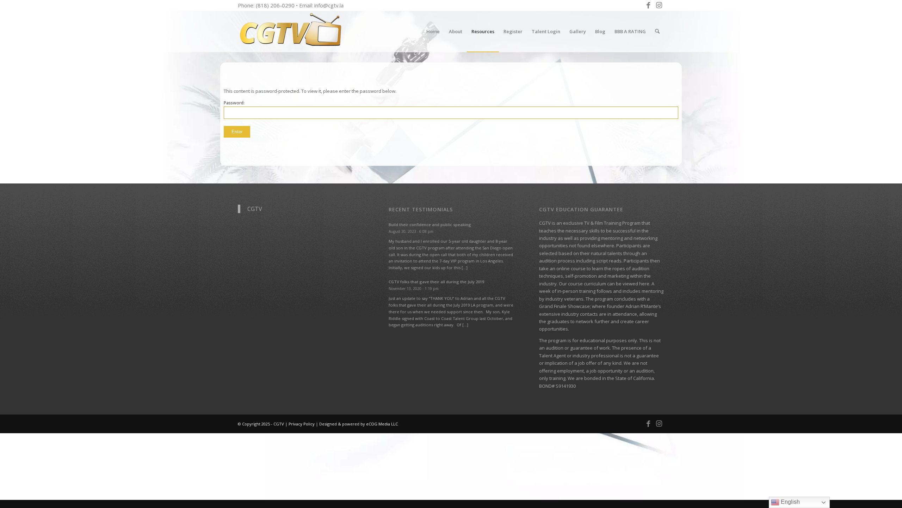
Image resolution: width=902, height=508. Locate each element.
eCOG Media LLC (382, 424)
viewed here (636, 283)
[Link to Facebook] (648, 5)
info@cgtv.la (329, 5)
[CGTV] (291, 31)
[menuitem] (433, 31)
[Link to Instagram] (659, 5)
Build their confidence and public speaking (430, 224)
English (789, 502)
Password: (234, 103)
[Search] (657, 31)
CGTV (254, 209)
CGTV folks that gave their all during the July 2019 (436, 281)
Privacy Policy (302, 424)
